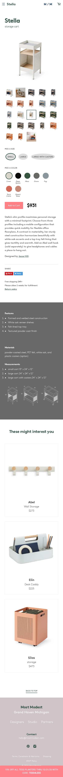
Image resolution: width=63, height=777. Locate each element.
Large (23, 156)
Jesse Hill (23, 256)
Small (10, 156)
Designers (17, 722)
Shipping (47, 756)
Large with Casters (42, 156)
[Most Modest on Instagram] (34, 746)
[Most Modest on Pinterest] (28, 746)
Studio (32, 722)
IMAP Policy (31, 761)
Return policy (11, 289)
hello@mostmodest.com (31, 737)
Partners (47, 722)
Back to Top (31, 691)
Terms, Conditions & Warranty (25, 756)
